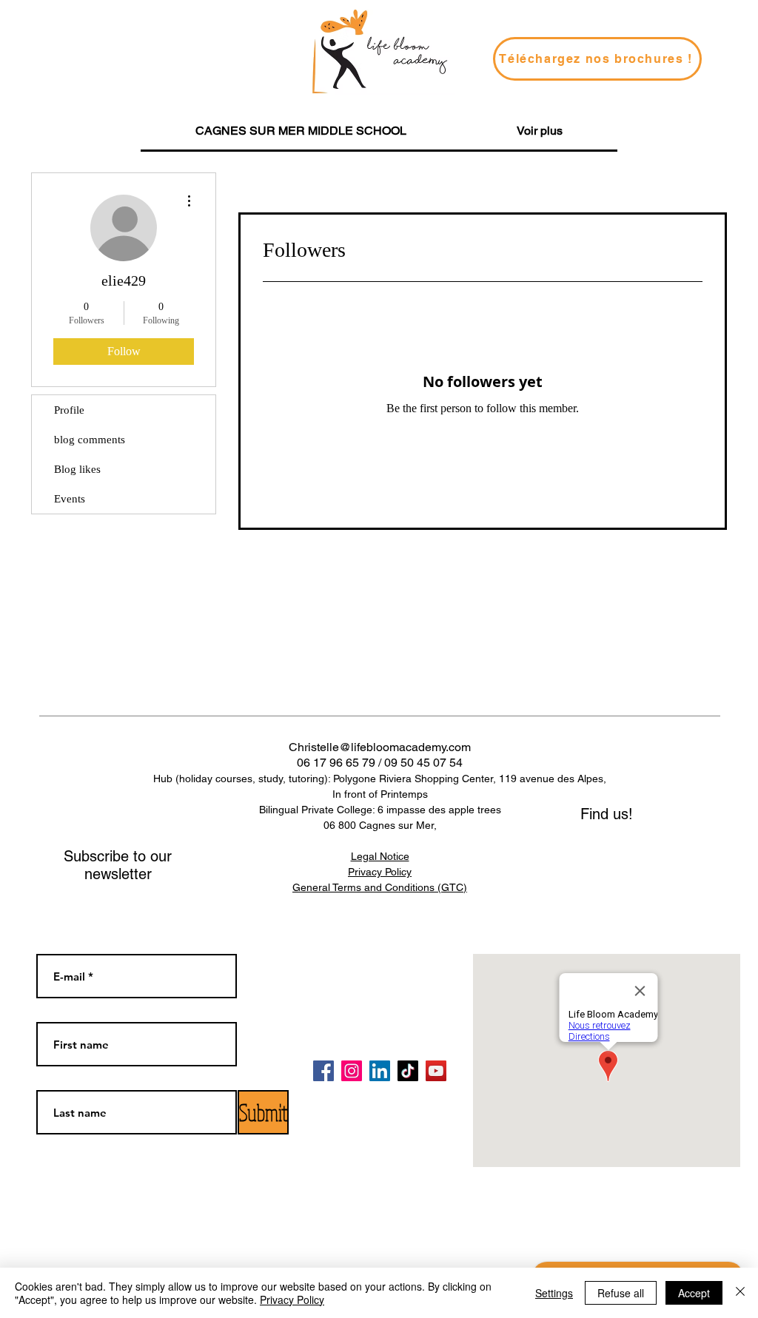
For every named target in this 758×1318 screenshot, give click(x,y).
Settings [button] (554, 1292)
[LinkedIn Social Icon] (379, 1070)
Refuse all (620, 1292)
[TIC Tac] (408, 1070)
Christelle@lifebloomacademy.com (380, 747)
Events (69, 499)
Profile (69, 410)
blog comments (89, 440)
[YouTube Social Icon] (436, 1070)
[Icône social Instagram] (351, 1070)
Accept (694, 1292)
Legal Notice (380, 856)
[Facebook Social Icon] (323, 1070)
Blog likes (77, 469)
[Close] (740, 1293)
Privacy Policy (292, 1299)
